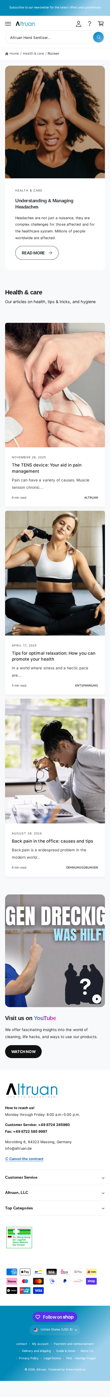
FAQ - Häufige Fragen (81, 1358)
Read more (33, 252)
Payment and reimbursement (74, 1343)
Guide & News (65, 1350)
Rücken (53, 53)
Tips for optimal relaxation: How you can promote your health (53, 656)
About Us (86, 1350)
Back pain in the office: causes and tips (52, 841)
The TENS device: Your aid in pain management (47, 468)
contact (21, 1343)
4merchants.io (75, 1369)
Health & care (33, 53)
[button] (8, 23)
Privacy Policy (28, 1358)
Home (14, 53)
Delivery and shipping (36, 1350)
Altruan (41, 1369)
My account (40, 1343)
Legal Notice (52, 1358)
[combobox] (55, 37)
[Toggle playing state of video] (96, 998)
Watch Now (23, 1051)
